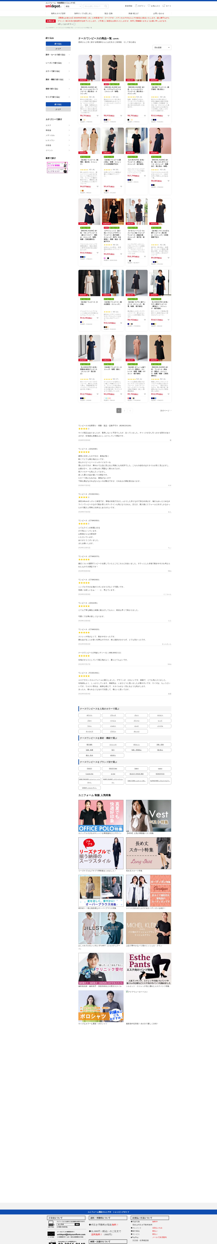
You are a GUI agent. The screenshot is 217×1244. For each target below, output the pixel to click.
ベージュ (113, 720)
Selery (136, 768)
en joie (113, 774)
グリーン (136, 720)
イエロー (113, 726)
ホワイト (89, 715)
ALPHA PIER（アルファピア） (160, 780)
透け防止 (160, 750)
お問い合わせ (158, 13)
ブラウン (113, 731)
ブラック (113, 715)
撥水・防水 (89, 755)
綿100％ (113, 755)
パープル (160, 726)
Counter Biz (89, 774)
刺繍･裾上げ (134, 13)
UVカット (136, 744)
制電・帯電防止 (137, 750)
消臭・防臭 (160, 744)
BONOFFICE (160, 774)
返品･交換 (108, 13)
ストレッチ (113, 744)
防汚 (113, 750)
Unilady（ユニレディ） (89, 787)
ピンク (136, 726)
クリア (58, 49)
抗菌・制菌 (89, 750)
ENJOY (89, 768)
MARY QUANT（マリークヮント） (113, 780)
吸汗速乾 (89, 744)
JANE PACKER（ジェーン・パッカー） (89, 780)
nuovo (160, 768)
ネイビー (160, 715)
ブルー (89, 720)
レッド (160, 720)
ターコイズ (89, 731)
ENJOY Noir (113, 768)
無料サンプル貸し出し (83, 13)
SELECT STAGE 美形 (137, 774)
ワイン (89, 726)
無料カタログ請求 (58, 13)
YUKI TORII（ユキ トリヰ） (137, 780)
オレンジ (136, 731)
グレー (136, 715)
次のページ (164, 410)
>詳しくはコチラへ (65, 24)
